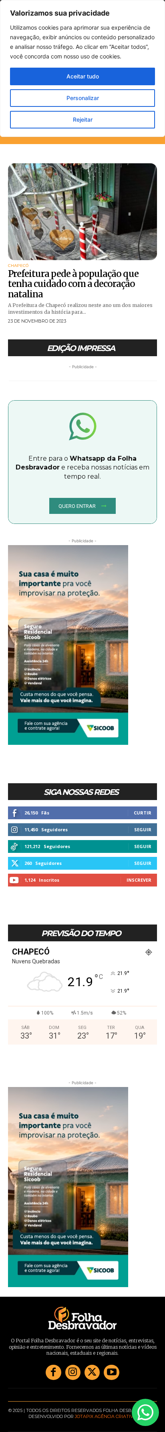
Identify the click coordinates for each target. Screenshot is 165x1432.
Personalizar (82, 97)
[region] (82, 68)
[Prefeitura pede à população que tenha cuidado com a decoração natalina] (82, 211)
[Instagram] (72, 1372)
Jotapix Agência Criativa (106, 1416)
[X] (92, 1372)
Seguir (142, 829)
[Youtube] (111, 1372)
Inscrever (139, 880)
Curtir (142, 813)
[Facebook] (53, 1372)
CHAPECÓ (18, 265)
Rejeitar (83, 119)
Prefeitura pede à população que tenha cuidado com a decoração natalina (73, 284)
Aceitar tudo (82, 76)
